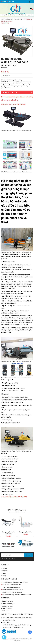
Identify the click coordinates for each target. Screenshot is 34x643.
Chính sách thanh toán (8, 611)
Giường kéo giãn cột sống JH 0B (25, 532)
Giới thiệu (21, 14)
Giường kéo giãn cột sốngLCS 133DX (8, 532)
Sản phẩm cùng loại (17, 510)
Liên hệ (4, 575)
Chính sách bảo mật (7, 601)
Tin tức (4, 573)
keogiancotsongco (26, 82)
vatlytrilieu (17, 82)
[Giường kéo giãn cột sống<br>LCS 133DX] (8, 522)
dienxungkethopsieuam (15, 80)
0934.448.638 (6, 622)
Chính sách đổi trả (7, 608)
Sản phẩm (4, 570)
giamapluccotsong (6, 87)
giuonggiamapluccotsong (21, 85)
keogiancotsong (25, 84)
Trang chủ (4, 568)
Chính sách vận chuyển (8, 603)
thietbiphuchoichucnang (7, 82)
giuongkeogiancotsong (7, 85)
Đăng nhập (11, 1)
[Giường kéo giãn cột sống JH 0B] (25, 522)
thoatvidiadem (17, 84)
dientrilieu (5, 80)
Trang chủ (4, 14)
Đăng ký (4, 1)
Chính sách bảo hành (7, 606)
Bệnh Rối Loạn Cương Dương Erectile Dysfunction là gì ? (17, 594)
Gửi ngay (28, 555)
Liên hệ (30, 14)
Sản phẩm (12, 14)
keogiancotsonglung (6, 84)
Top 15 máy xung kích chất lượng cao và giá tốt (15, 582)
